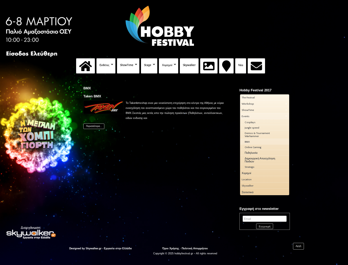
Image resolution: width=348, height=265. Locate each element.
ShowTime (126, 65)
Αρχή (298, 246)
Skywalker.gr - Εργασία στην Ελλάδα (109, 248)
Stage (147, 65)
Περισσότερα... (94, 126)
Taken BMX (92, 96)
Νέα (240, 65)
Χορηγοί (167, 65)
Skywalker (189, 65)
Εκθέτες (104, 65)
